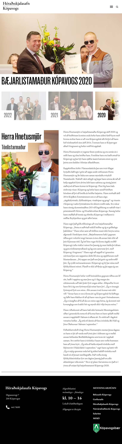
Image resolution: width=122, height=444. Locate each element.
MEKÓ (96, 418)
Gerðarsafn (98, 399)
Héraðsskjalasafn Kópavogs (105, 404)
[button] (111, 6)
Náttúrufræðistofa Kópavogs (106, 408)
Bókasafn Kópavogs (102, 394)
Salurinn (97, 413)
